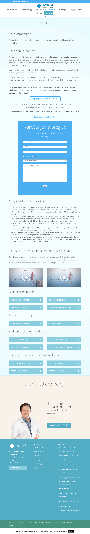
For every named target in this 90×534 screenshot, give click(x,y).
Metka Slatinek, (67, 447)
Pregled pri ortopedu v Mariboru (45, 98)
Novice (15, 522)
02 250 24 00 (13, 1)
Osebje (72, 10)
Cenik (80, 10)
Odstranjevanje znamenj (52, 522)
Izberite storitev (29, 157)
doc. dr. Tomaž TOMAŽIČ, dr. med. (69, 456)
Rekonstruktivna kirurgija (41, 468)
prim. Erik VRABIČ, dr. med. (66, 452)
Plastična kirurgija (27, 10)
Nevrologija (62, 10)
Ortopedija (51, 10)
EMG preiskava (29, 522)
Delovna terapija (11, 10)
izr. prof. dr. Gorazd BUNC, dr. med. (69, 460)
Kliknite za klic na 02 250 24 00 (45, 117)
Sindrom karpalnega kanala (67, 522)
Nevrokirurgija (41, 10)
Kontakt (39, 13)
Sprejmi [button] (71, 531)
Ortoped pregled (39, 522)
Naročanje (48, 13)
